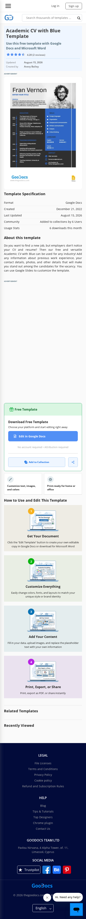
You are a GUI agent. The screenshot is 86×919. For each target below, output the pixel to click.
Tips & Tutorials (43, 811)
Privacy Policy (43, 775)
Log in (55, 6)
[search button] (79, 17)
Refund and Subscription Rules (43, 786)
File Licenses (43, 763)
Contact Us (43, 829)
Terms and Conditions (43, 769)
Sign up (74, 6)
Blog (43, 806)
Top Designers (43, 817)
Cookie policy (43, 780)
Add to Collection (39, 462)
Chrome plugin (43, 823)
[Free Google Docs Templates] (9, 17)
